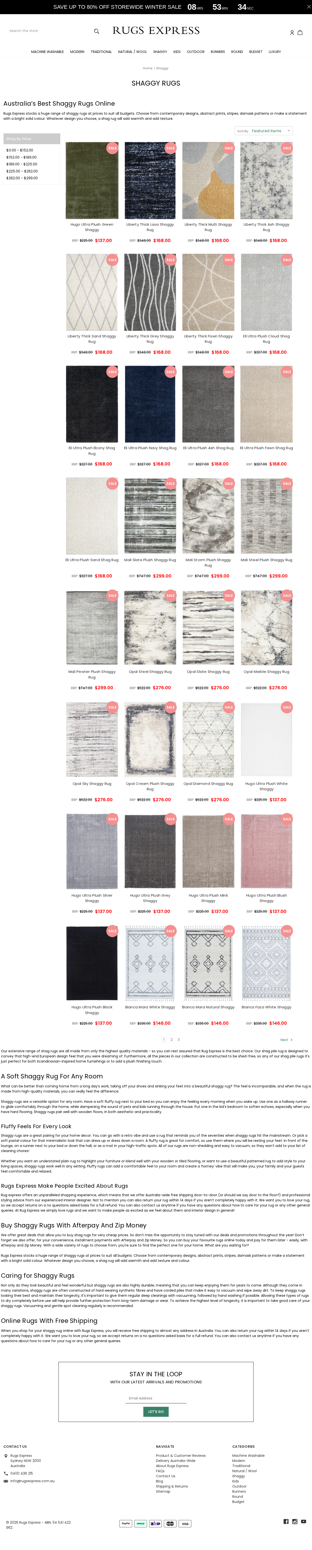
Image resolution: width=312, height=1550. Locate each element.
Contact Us (165, 1476)
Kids (177, 51)
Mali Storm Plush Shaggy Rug (208, 562)
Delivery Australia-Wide (175, 1460)
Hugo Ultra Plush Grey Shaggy (150, 898)
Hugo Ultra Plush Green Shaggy (92, 227)
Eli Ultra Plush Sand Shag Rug (92, 559)
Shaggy (160, 51)
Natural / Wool (132, 51)
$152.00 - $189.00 (21, 157)
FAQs (160, 1471)
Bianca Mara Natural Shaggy (208, 1007)
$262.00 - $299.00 (22, 178)
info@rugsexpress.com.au (32, 1481)
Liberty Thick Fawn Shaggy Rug (208, 339)
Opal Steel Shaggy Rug (150, 671)
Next (285, 1039)
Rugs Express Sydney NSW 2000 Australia (25, 1460)
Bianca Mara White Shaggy (150, 1007)
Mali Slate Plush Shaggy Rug (150, 559)
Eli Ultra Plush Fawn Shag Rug (266, 447)
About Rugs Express (172, 1465)
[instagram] (294, 1521)
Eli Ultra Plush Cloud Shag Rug (266, 339)
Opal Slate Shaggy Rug (208, 671)
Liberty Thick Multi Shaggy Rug (208, 227)
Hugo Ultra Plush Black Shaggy (92, 1009)
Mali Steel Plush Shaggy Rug (266, 559)
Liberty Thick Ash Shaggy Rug (266, 227)
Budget (256, 51)
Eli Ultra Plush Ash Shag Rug (208, 447)
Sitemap (163, 1491)
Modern (77, 51)
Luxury (275, 51)
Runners (218, 51)
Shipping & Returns (172, 1486)
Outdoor (196, 51)
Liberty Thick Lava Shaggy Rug (150, 227)
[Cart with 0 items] (300, 33)
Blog (159, 1481)
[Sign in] (292, 32)
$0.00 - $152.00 (19, 150)
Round (237, 51)
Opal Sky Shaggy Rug (92, 783)
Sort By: (243, 131)
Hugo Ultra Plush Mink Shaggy (208, 898)
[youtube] (303, 1521)
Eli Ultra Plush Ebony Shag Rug (92, 450)
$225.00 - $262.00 (22, 171)
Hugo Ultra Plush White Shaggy (266, 786)
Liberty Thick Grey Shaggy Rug (150, 339)
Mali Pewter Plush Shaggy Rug (92, 674)
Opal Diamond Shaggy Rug (208, 783)
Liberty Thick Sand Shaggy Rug (92, 339)
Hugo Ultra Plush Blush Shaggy (266, 898)
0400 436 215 (21, 1473)
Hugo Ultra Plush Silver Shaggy (92, 898)
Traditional (101, 51)
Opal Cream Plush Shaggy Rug (150, 786)
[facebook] (286, 1521)
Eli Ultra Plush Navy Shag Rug (150, 447)
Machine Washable (47, 51)
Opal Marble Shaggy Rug (266, 671)
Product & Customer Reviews (181, 1455)
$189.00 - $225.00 (21, 164)
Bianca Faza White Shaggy (266, 1007)
